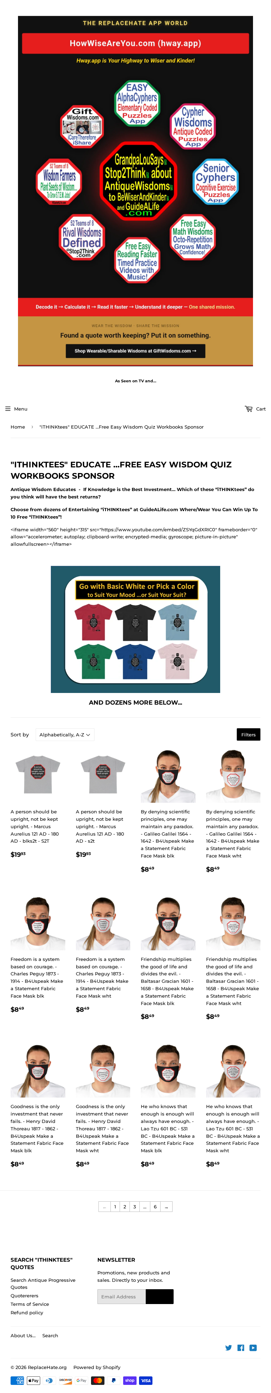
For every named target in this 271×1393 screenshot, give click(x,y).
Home (18, 427)
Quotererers (24, 1295)
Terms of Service (30, 1304)
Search (50, 1335)
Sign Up (159, 1296)
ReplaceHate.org (47, 1367)
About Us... (23, 1335)
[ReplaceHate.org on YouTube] (253, 1349)
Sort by (20, 734)
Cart (260, 409)
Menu (21, 409)
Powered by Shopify (96, 1367)
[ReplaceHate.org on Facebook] (241, 1349)
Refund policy (27, 1312)
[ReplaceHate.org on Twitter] (228, 1349)
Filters (248, 734)
